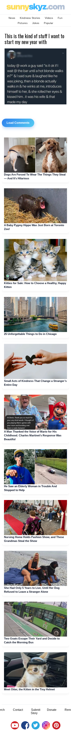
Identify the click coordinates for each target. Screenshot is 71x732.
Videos (49, 17)
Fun (60, 17)
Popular (48, 23)
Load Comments (18, 122)
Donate (51, 709)
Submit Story (35, 711)
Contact (18, 709)
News (12, 17)
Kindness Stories (30, 17)
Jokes (35, 23)
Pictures (22, 23)
